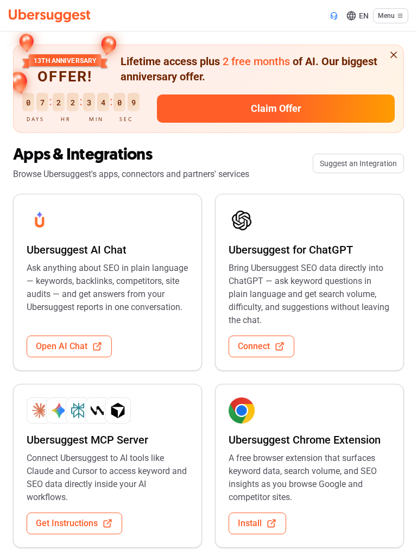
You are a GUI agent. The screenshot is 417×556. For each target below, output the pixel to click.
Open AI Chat (61, 346)
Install (250, 523)
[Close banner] (393, 54)
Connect (254, 346)
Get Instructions (67, 523)
